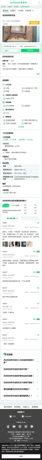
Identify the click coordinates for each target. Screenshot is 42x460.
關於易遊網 (8, 407)
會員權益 (17, 407)
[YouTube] (14, 426)
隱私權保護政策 (19, 451)
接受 (21, 456)
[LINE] (32, 426)
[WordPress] (26, 426)
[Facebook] (8, 426)
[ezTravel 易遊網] (21, 2)
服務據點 (35, 407)
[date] (12, 46)
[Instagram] (20, 426)
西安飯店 (16, 7)
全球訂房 (3, 7)
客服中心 (26, 407)
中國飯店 (9, 7)
